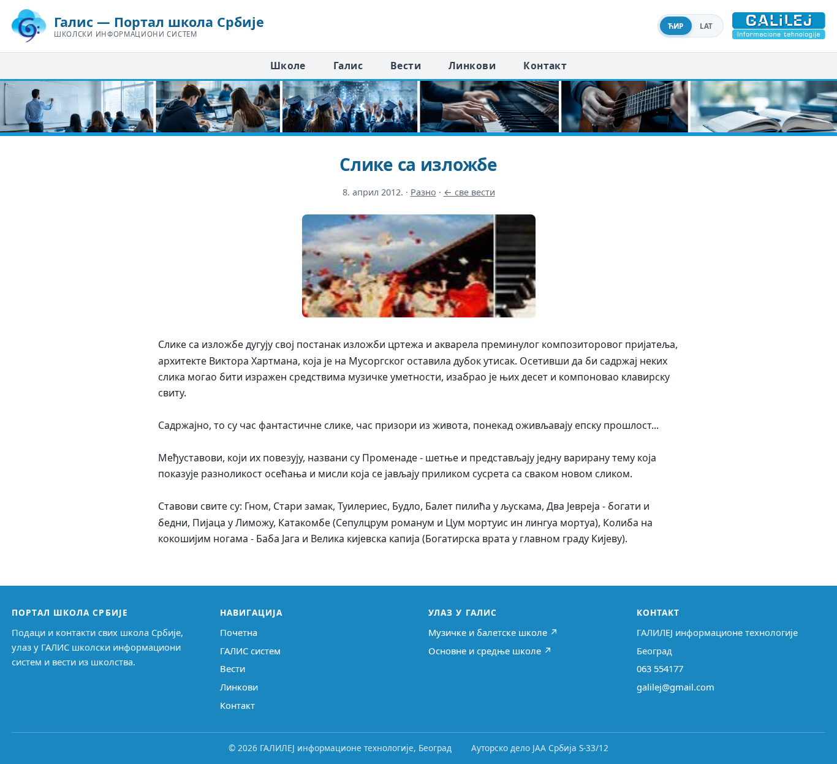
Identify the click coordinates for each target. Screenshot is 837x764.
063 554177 (660, 668)
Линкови (472, 65)
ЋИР (676, 26)
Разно (423, 192)
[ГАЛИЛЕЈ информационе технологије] (778, 25)
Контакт (545, 65)
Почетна (238, 632)
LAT (706, 26)
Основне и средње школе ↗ (490, 651)
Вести (405, 65)
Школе (288, 65)
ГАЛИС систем (250, 651)
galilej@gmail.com (675, 687)
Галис (348, 65)
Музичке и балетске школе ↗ (493, 632)
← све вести (469, 192)
